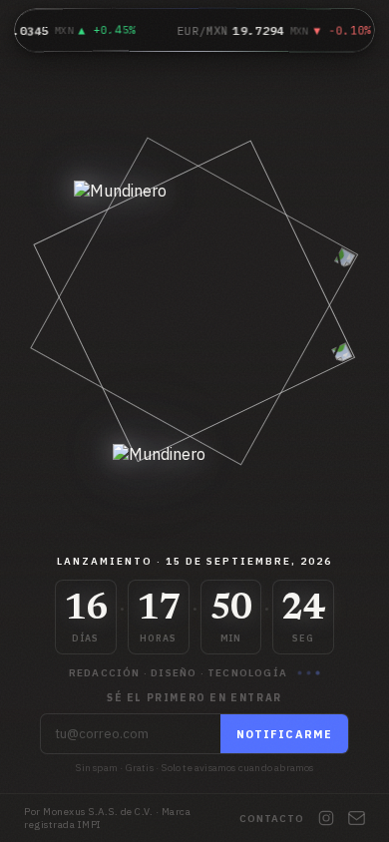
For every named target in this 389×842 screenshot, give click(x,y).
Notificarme (284, 734)
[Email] (356, 818)
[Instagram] (326, 818)
